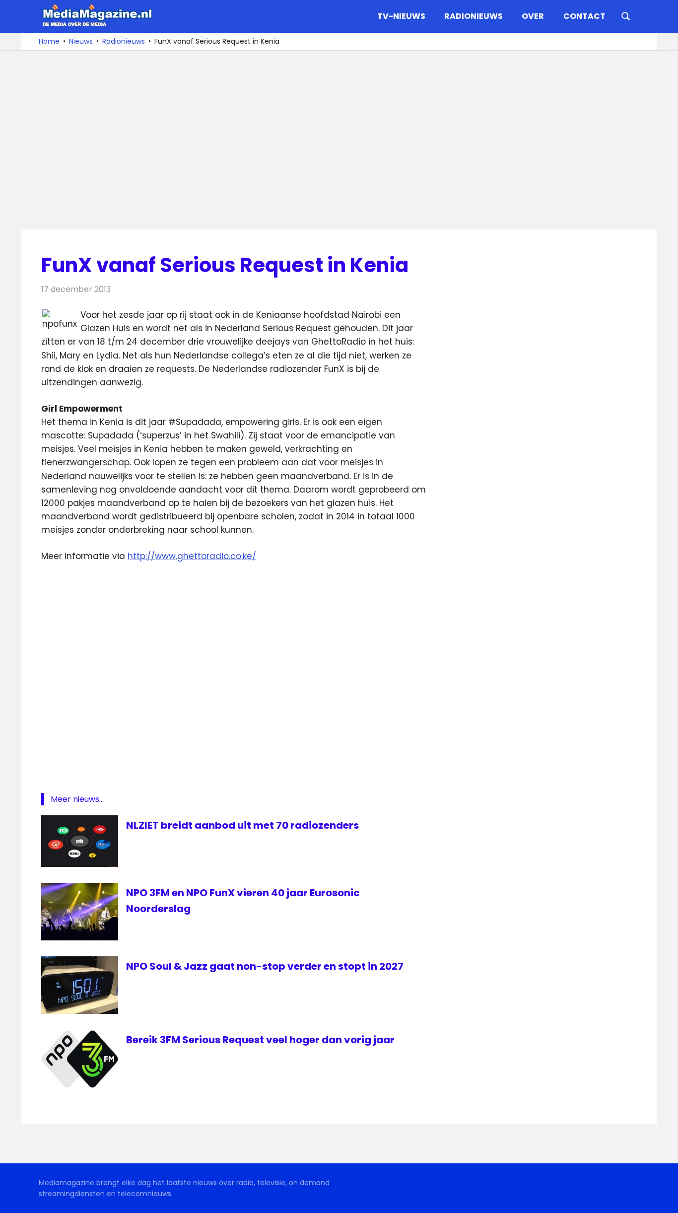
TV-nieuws (401, 16)
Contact (584, 16)
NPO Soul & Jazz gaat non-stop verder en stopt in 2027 (265, 966)
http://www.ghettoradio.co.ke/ (192, 556)
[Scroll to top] (663, 1198)
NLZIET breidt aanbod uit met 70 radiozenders (242, 825)
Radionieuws (473, 16)
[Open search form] (626, 15)
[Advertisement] (339, 140)
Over (533, 16)
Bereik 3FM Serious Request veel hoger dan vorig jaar (260, 1040)
